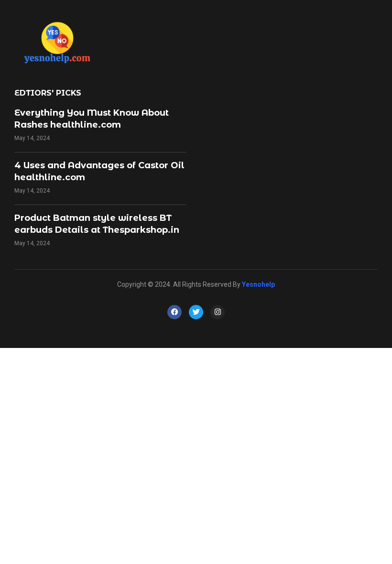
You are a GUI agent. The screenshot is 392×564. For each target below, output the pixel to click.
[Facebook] (174, 312)
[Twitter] (196, 312)
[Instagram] (217, 312)
